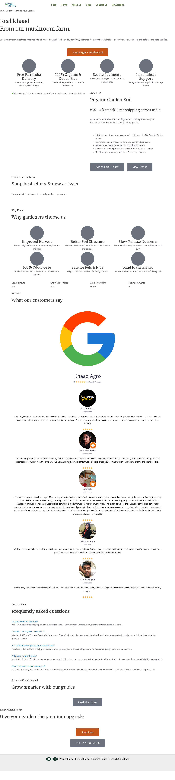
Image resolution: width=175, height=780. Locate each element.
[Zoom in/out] (4, 773)
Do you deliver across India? (25, 621)
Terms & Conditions (119, 758)
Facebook (48, 759)
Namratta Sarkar (87, 450)
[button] (87, 621)
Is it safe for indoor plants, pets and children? (33, 645)
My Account (118, 4)
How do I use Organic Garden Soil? (28, 631)
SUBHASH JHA (87, 579)
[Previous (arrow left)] (4, 778)
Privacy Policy (66, 758)
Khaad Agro (87, 376)
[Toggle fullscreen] (13, 773)
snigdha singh (87, 541)
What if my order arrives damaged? (28, 666)
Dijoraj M (87, 488)
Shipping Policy (99, 758)
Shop (53, 4)
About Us (76, 4)
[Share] (22, 773)
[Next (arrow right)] (13, 778)
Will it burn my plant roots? (24, 655)
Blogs (88, 4)
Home (64, 4)
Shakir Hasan (87, 408)
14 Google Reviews (94, 382)
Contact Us (101, 4)
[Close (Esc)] (30, 773)
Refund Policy (82, 758)
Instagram (55, 759)
